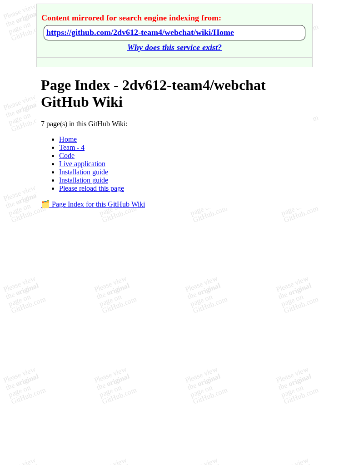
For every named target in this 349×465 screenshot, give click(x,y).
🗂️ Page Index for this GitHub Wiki (93, 204)
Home (68, 139)
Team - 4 (72, 147)
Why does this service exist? (174, 47)
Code (67, 155)
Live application (82, 164)
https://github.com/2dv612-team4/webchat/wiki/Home (140, 32)
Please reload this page (91, 188)
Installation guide (83, 172)
